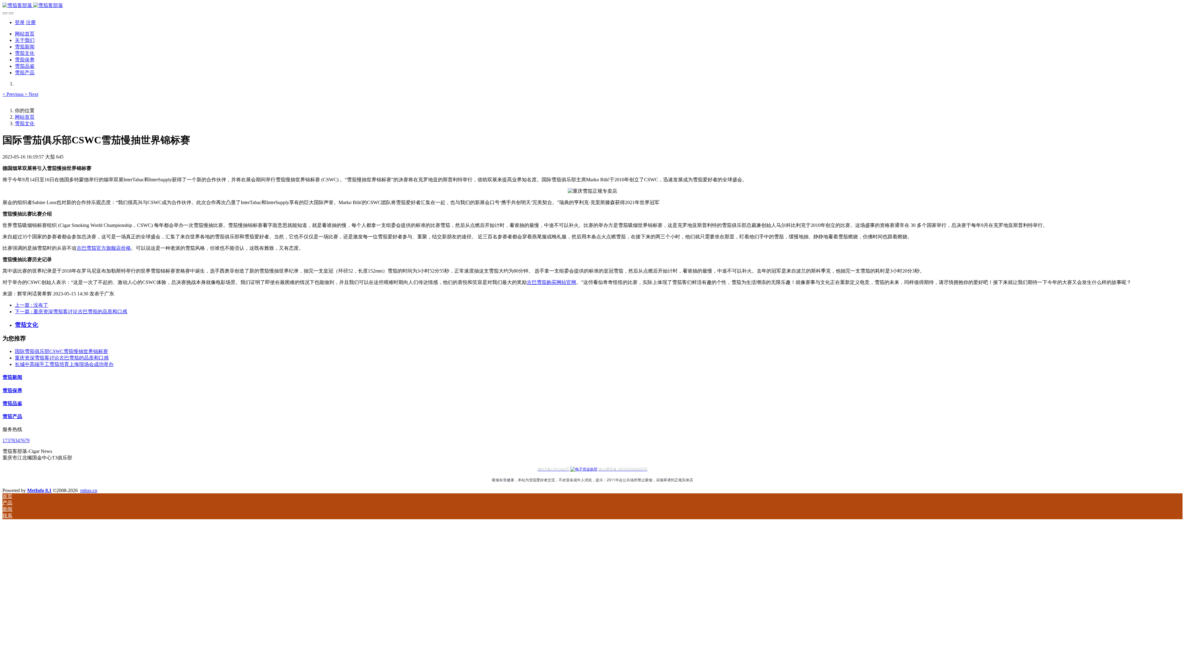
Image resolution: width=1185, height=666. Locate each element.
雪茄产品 (12, 416)
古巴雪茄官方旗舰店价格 (104, 248)
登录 (20, 22)
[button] (13, 94)
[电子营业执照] (583, 469)
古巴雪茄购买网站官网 (551, 282)
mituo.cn (88, 490)
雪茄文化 (25, 123)
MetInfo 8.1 (39, 490)
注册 (31, 22)
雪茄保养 (12, 390)
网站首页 (25, 33)
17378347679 (16, 440)
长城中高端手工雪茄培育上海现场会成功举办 (64, 364)
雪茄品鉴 (12, 403)
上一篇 (31, 305)
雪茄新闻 (12, 377)
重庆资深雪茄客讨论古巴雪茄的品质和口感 (62, 357)
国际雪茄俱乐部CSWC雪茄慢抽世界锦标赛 (61, 351)
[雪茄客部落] (592, 5)
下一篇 (71, 311)
